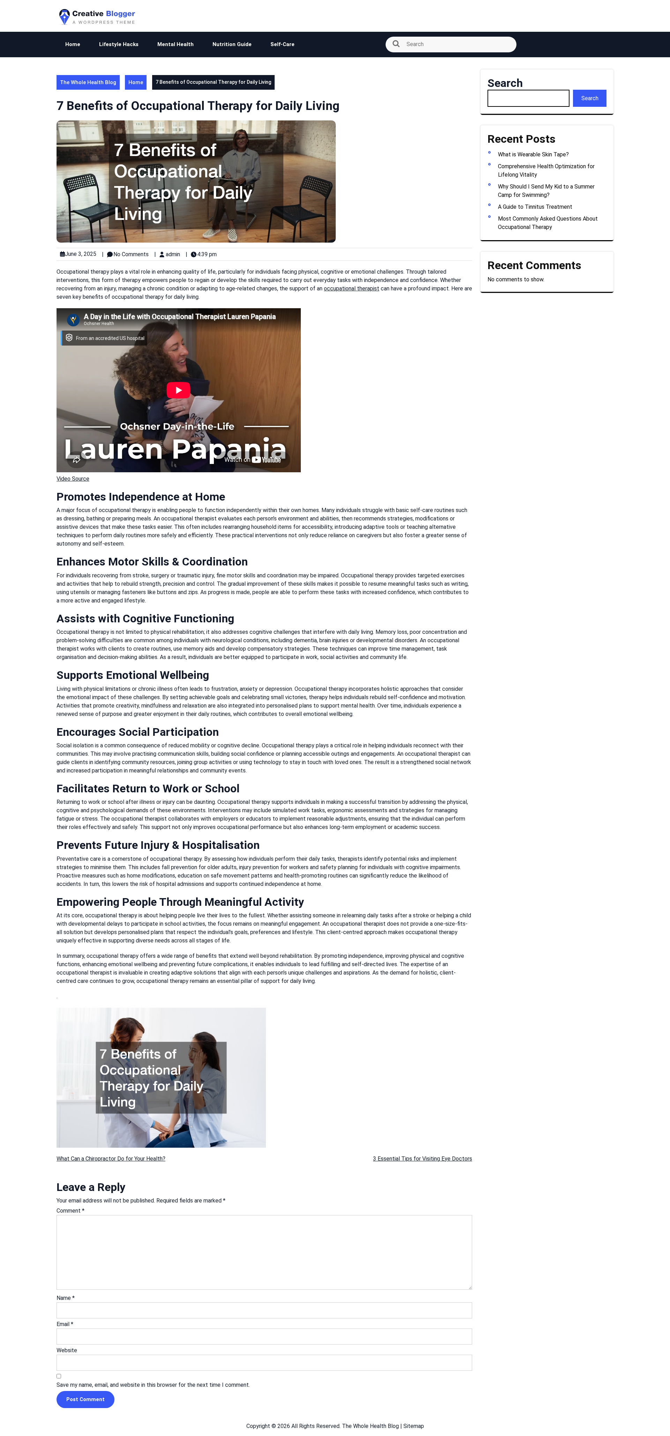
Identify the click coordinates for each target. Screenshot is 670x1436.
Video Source (73, 478)
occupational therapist (351, 288)
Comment (70, 1210)
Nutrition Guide (232, 44)
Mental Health (175, 44)
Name (66, 1298)
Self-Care (282, 44)
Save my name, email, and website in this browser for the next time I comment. (153, 1385)
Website (67, 1350)
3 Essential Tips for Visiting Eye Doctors (422, 1158)
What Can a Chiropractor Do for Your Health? (111, 1158)
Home (72, 44)
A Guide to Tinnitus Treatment (535, 206)
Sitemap (413, 1426)
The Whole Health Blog (88, 82)
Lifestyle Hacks (119, 44)
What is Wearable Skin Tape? (533, 154)
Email (65, 1324)
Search (505, 83)
